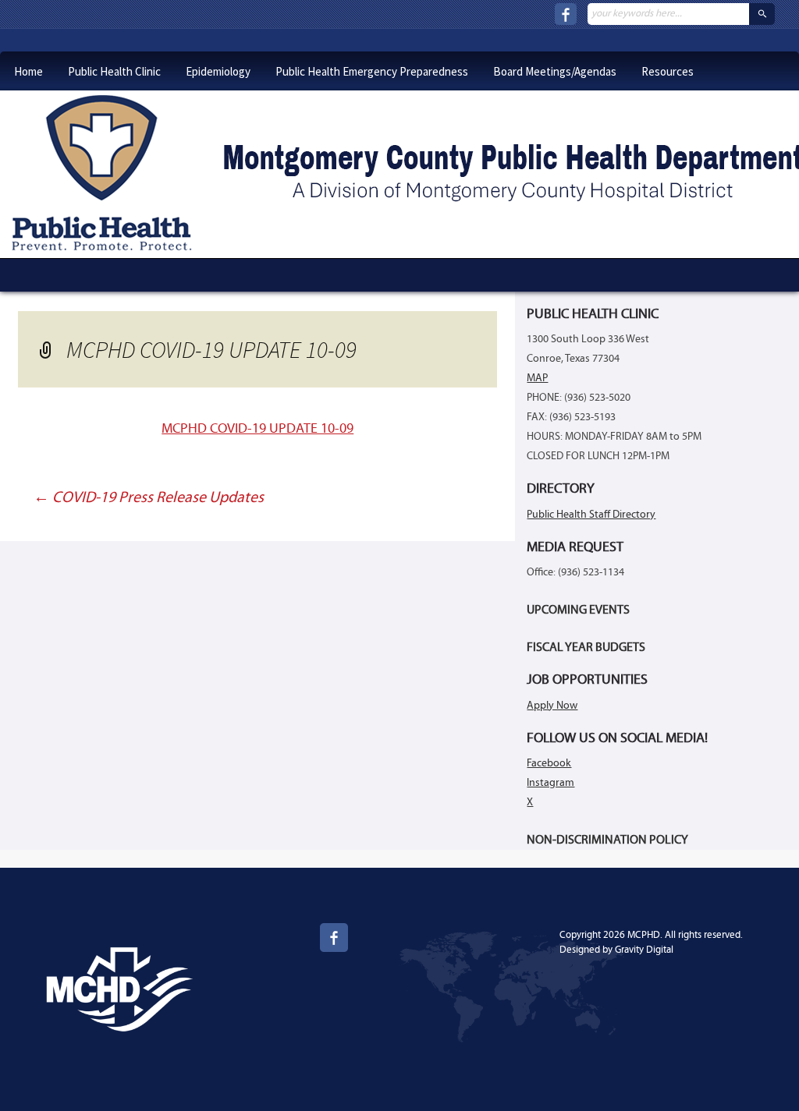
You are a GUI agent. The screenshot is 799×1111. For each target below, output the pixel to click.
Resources (667, 71)
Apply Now (552, 706)
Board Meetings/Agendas (554, 71)
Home (28, 71)
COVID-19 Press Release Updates (149, 498)
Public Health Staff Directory (591, 515)
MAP (537, 378)
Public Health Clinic (114, 71)
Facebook (549, 764)
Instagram (550, 783)
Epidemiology (218, 71)
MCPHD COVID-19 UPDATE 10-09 (257, 429)
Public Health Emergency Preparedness (371, 71)
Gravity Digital (644, 950)
